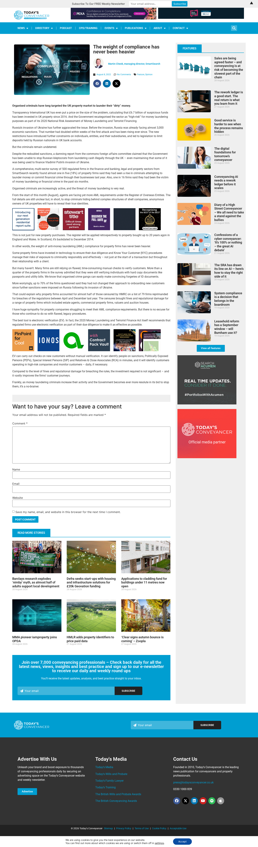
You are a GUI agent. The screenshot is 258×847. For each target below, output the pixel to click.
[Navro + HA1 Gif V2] (48, 350)
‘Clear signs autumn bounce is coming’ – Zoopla (142, 639)
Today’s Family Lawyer (109, 780)
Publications (134, 28)
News (21, 28)
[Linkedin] (194, 800)
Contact (179, 28)
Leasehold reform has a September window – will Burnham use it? (226, 327)
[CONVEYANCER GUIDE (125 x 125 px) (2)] (150, 229)
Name (16, 469)
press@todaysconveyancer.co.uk (193, 782)
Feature (140, 74)
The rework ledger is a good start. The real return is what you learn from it (228, 97)
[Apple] (220, 800)
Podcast (66, 28)
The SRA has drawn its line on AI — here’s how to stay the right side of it (229, 270)
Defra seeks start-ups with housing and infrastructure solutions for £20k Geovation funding (91, 582)
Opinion (149, 74)
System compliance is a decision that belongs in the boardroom (228, 298)
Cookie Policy (159, 828)
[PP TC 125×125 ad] (23, 350)
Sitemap (108, 828)
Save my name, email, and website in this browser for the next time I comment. (68, 512)
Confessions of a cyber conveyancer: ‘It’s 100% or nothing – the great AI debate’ (228, 242)
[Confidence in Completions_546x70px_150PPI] (114, 18)
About (158, 28)
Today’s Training (105, 787)
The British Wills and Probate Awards (118, 794)
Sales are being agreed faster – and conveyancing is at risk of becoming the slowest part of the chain (228, 67)
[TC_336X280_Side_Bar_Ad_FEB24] (206, 403)
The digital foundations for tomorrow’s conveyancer (225, 154)
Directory (42, 28)
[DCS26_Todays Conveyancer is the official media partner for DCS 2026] (206, 457)
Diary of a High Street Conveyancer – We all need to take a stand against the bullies (229, 212)
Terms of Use (142, 828)
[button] (97, 83)
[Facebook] (176, 800)
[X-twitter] (185, 800)
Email (15, 483)
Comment (20, 423)
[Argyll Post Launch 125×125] (150, 350)
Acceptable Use (178, 828)
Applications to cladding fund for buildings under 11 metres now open (144, 582)
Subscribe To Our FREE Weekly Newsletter (98, 3)
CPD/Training (88, 28)
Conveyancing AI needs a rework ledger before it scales (226, 182)
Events (109, 28)
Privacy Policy (123, 828)
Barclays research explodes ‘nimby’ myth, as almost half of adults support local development (35, 582)
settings (159, 843)
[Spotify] (211, 800)
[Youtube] (203, 800)
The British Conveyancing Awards (116, 801)
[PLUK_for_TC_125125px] (48, 229)
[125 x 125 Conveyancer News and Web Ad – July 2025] (99, 229)
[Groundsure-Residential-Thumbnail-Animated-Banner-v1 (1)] (23, 229)
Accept (182, 841)
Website (17, 497)
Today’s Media (104, 767)
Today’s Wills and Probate (111, 774)
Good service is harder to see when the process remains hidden (228, 126)
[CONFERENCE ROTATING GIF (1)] (124, 350)
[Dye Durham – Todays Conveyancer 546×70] (201, 18)
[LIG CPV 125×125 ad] (99, 350)
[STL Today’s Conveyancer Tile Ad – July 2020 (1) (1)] (74, 229)
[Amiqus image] (74, 350)
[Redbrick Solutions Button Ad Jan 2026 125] (124, 229)
